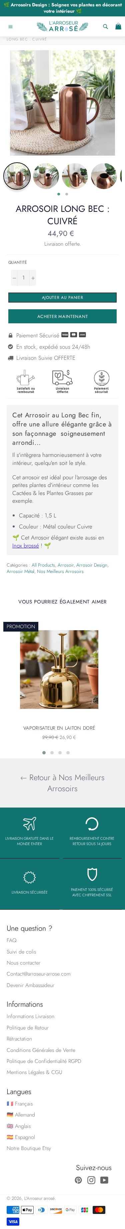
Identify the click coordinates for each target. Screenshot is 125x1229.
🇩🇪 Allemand (21, 1115)
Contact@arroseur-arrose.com (39, 974)
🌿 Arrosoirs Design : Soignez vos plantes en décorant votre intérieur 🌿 (63, 7)
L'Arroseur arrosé (39, 1198)
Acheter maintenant (62, 316)
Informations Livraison (30, 1016)
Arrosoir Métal (20, 571)
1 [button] (58, 194)
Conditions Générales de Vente (41, 1050)
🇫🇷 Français (20, 1104)
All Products (43, 565)
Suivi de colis (21, 952)
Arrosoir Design (91, 565)
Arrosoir (66, 565)
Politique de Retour (28, 1028)
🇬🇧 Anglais (19, 1126)
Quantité (17, 262)
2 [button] (66, 194)
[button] (44, 752)
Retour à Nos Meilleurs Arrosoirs (66, 783)
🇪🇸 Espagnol (21, 1137)
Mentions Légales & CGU (34, 1072)
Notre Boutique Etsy (29, 1148)
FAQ (12, 940)
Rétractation (19, 1039)
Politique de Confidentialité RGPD (44, 1061)
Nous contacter (23, 963)
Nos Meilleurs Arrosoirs (60, 571)
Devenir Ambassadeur (30, 985)
